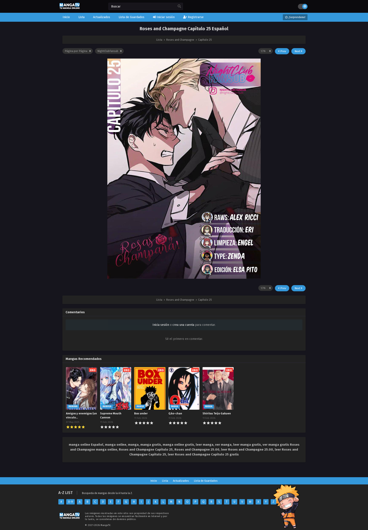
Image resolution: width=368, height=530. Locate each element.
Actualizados (181, 480)
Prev (283, 51)
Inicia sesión (160, 325)
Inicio (153, 480)
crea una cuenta (183, 325)
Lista (165, 480)
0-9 (70, 502)
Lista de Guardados (206, 480)
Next (298, 51)
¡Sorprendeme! (296, 17)
